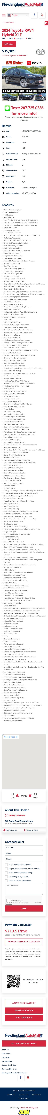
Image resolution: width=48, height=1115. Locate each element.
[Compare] (46, 23)
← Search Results (8, 23)
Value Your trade (24, 1011)
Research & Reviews (9, 1069)
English (14, 15)
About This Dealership (24, 1003)
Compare (19, 38)
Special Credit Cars (9, 1065)
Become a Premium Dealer (24, 1043)
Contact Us (6, 1053)
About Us (5, 1050)
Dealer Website (32, 830)
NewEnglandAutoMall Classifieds (14, 1073)
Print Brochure (24, 1018)
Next (42, 76)
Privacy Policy (7, 1061)
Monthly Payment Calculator (24, 942)
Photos (10, 44)
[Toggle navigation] (4, 15)
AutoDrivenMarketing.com (29, 1108)
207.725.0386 (32, 107)
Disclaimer (5, 1057)
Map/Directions (11, 830)
